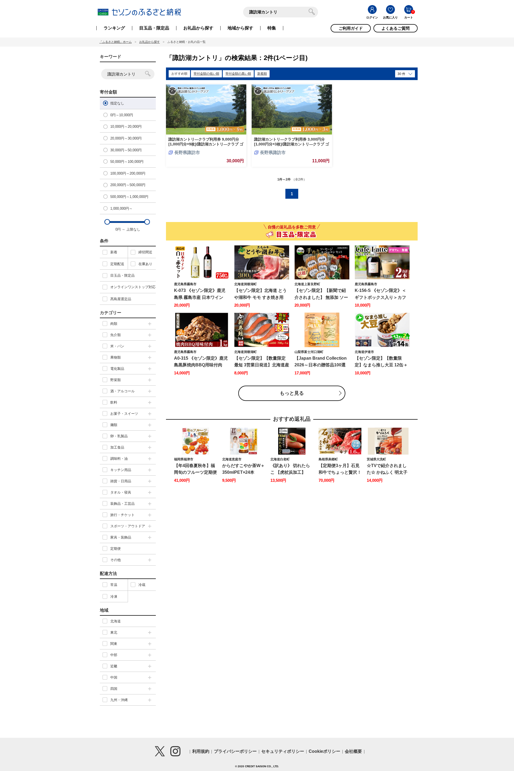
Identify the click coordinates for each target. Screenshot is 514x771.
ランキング (114, 28)
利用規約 (200, 751)
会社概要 (353, 751)
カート (408, 17)
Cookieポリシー (324, 751)
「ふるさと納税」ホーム (115, 41)
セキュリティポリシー (282, 751)
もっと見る (292, 393)
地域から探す (240, 28)
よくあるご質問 (395, 28)
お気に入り (390, 17)
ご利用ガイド (351, 28)
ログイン (372, 17)
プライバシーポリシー (235, 751)
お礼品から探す (198, 28)
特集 (271, 28)
